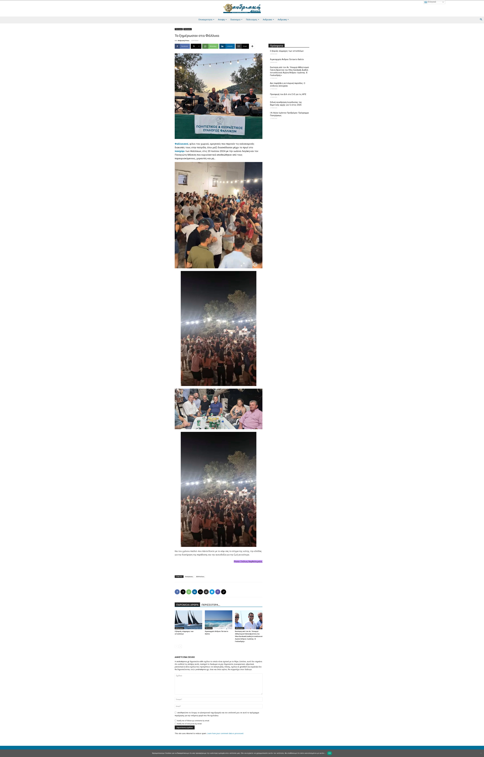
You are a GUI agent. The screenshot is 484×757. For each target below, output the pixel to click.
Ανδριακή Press (183, 40)
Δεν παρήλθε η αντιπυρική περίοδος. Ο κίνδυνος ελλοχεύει (287, 84)
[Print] (206, 591)
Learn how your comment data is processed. (225, 733)
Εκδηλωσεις (187, 29)
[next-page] (180, 646)
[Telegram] (212, 591)
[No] (481, 753)
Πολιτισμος (251, 19)
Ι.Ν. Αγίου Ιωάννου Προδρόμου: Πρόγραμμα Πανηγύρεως (289, 114)
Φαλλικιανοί (181, 143)
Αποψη (221, 19)
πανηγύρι (180, 151)
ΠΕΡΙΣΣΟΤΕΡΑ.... (211, 604)
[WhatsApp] (188, 591)
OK (329, 753)
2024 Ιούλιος (200, 576)
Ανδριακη (282, 19)
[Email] (200, 591)
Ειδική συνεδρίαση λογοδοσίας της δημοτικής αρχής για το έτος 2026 (286, 103)
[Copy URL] (223, 591)
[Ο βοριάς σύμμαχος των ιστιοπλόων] (188, 619)
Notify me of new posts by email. (189, 723)
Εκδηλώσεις (189, 576)
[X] (183, 591)
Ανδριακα (267, 19)
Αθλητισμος (179, 628)
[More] (252, 46)
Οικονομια (235, 19)
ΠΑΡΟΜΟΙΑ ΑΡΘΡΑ (187, 604)
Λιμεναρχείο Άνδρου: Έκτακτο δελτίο (287, 59)
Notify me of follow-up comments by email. (193, 720)
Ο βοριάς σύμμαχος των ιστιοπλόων (287, 51)
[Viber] (217, 591)
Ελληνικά (431, 2)
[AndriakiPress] (242, 8)
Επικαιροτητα (205, 19)
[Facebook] (177, 591)
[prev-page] (176, 646)
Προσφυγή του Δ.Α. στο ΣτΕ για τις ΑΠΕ (288, 94)
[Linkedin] (194, 591)
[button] (481, 20)
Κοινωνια (209, 628)
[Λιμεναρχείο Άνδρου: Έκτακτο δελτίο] (218, 619)
